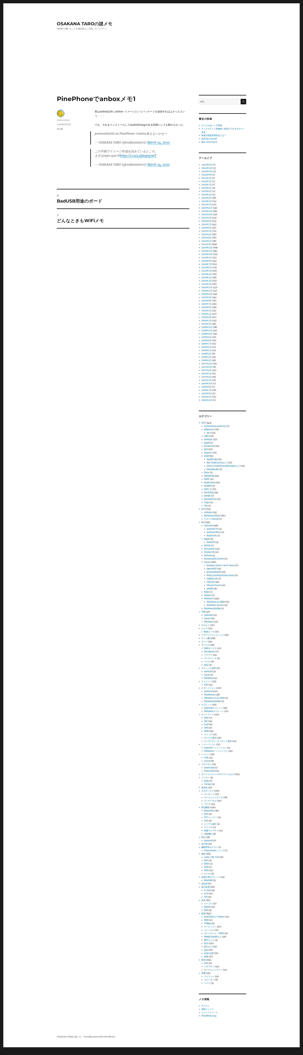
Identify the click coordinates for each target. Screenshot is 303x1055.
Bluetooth (209, 810)
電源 (203, 960)
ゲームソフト (210, 926)
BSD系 (207, 545)
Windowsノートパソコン (216, 751)
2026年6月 (206, 164)
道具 (203, 900)
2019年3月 (206, 317)
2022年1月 (206, 204)
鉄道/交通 (208, 953)
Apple (207, 442)
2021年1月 (206, 244)
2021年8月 (206, 221)
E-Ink (207, 890)
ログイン (205, 1005)
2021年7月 (206, 224)
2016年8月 (206, 387)
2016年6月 (206, 393)
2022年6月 (206, 191)
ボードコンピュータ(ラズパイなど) (217, 774)
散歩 (206, 943)
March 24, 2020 (158, 142)
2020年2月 (206, 280)
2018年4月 (206, 353)
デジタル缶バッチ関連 (211, 125)
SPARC (207, 495)
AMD (206, 436)
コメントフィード (209, 1012)
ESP (206, 449)
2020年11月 (206, 251)
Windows (209, 598)
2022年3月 (206, 198)
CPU (203, 422)
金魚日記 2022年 (209, 138)
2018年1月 (206, 360)
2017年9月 (206, 370)
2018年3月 (206, 357)
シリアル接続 (210, 824)
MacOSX (211, 542)
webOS (210, 588)
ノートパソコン (208, 744)
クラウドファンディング (212, 635)
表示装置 (205, 887)
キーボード (209, 794)
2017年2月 (206, 380)
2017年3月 (206, 377)
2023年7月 (206, 184)
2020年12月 (207, 247)
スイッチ (208, 734)
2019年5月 (206, 310)
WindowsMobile (212, 608)
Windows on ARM (216, 602)
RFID (206, 863)
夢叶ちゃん (209, 940)
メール (207, 661)
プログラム (206, 764)
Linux (207, 562)
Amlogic (208, 439)
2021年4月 (206, 234)
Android (208, 525)
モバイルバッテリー (213, 969)
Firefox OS (209, 552)
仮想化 (204, 787)
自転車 (204, 883)
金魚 (206, 950)
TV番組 (207, 923)
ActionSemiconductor (215, 426)
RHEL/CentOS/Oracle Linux (220, 575)
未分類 (60, 129)
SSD (206, 684)
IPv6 (206, 718)
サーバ (204, 641)
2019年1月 (206, 324)
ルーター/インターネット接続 (218, 741)
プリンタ (208, 827)
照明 (206, 910)
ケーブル (208, 903)
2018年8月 (206, 340)
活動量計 (208, 834)
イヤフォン (209, 976)
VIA (206, 505)
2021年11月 (206, 211)
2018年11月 (206, 330)
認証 (206, 664)
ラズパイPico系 (211, 519)
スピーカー (209, 979)
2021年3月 (206, 237)
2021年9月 (206, 217)
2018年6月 (206, 347)
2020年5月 (206, 270)
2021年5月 (206, 231)
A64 (209, 432)
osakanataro (63, 120)
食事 (206, 956)
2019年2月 (206, 320)
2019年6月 (206, 307)
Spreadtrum (210, 499)
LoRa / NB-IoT (211, 857)
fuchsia (207, 555)
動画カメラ (209, 631)
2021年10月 (206, 214)
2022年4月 (206, 194)
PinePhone (209, 694)
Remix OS (211, 535)
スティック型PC (208, 668)
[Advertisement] (151, 71)
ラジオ (207, 873)
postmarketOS (214, 572)
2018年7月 (206, 343)
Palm (206, 592)
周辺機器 (205, 807)
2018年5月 (206, 350)
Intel (206, 456)
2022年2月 (206, 201)
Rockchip (209, 492)
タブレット (206, 704)
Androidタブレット (213, 708)
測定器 (207, 907)
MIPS (206, 479)
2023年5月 (206, 188)
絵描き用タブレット (210, 877)
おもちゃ (205, 625)
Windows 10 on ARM (214, 698)
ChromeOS (209, 548)
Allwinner (209, 429)
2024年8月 (206, 174)
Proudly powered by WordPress (99, 1036)
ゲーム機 (205, 638)
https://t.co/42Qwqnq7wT (138, 156)
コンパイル (209, 930)
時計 (203, 837)
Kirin (206, 472)
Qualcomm (209, 482)
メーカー (205, 777)
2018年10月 (206, 333)
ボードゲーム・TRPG (214, 933)
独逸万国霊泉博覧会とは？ (213, 135)
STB (203, 611)
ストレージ (206, 681)
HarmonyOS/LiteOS (214, 558)
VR (205, 897)
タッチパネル (210, 800)
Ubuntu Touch (214, 585)
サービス (205, 645)
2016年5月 (206, 396)
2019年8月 (206, 300)
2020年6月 (206, 267)
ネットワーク (207, 714)
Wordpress (209, 651)
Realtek (207, 485)
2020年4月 (206, 274)
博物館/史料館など (212, 936)
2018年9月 (206, 337)
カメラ (204, 628)
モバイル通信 (210, 737)
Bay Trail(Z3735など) (217, 462)
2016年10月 (207, 383)
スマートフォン (208, 688)
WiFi (206, 731)
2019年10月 (207, 294)
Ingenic (208, 452)
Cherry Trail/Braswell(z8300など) (223, 466)
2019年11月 (206, 290)
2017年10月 (206, 367)
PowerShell (209, 771)
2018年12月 (206, 327)
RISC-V (207, 489)
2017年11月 (206, 363)
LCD (206, 893)
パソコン (205, 754)
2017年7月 (206, 373)
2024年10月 (207, 171)
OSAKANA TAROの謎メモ (85, 23)
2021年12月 (206, 207)
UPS (206, 820)
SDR (206, 867)
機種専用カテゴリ (209, 847)
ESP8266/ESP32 (212, 515)
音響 (203, 973)
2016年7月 (206, 390)
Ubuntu (210, 582)
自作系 (207, 761)
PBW (206, 920)
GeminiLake (213, 469)
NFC (206, 860)
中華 (206, 757)
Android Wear (213, 532)
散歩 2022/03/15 (209, 142)
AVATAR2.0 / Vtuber (214, 916)
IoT (203, 509)
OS (202, 522)
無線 (203, 853)
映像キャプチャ (211, 830)
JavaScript (209, 767)
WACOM (208, 880)
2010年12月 (206, 400)
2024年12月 (207, 168)
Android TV (212, 529)
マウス (207, 804)
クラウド (208, 655)
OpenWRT (212, 568)
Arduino (208, 512)
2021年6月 (206, 227)
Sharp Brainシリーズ (214, 850)
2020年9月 (206, 257)
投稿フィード (207, 1009)
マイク (207, 983)
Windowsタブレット (214, 711)
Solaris (207, 595)
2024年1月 (206, 181)
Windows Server (215, 605)
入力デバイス (207, 790)
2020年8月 (206, 261)
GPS (206, 814)
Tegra (207, 502)
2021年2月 (206, 241)
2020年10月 (207, 254)
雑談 (203, 913)
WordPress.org (208, 1015)
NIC (206, 721)
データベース (210, 658)
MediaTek (209, 476)
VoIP (206, 724)
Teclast (207, 784)
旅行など (208, 946)
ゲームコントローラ (213, 797)
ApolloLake (212, 459)
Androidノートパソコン (215, 747)
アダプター (209, 966)
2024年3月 (206, 178)
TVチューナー (210, 817)
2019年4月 (206, 314)
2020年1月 (206, 284)
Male (206, 781)
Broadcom (209, 446)
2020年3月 (206, 277)
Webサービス (210, 648)
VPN (206, 727)
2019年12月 (207, 287)
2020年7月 (206, 264)
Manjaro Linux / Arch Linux (221, 565)
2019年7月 (206, 304)
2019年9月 (206, 297)
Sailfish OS (212, 578)
